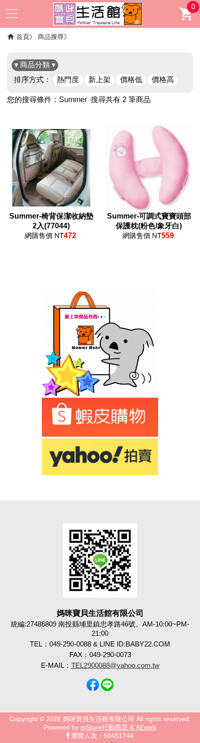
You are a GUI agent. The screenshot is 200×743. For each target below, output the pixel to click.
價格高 (163, 80)
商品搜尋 (51, 36)
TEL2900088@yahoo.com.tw (115, 665)
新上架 (99, 80)
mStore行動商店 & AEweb (118, 727)
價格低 (131, 80)
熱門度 (68, 80)
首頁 (22, 36)
